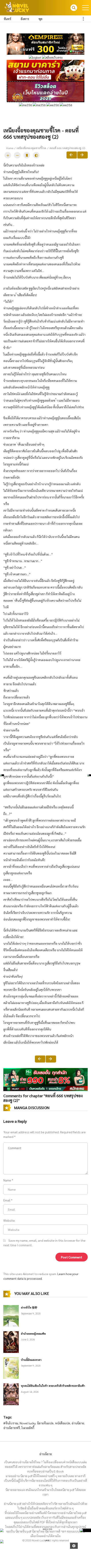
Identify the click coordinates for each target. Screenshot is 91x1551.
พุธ (40, 19)
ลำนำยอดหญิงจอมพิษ (33, 1333)
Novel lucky (27, 1423)
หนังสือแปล (62, 1423)
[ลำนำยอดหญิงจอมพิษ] (11, 1341)
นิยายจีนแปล (45, 1423)
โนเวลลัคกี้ (27, 1428)
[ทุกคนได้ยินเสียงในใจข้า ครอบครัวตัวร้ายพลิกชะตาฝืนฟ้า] (11, 1394)
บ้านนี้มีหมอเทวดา (31, 1359)
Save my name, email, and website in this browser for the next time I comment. (44, 1242)
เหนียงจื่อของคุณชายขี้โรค (31, 148)
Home (9, 148)
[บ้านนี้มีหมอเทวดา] (11, 1368)
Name (7, 1180)
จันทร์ (7, 19)
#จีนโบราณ (10, 1423)
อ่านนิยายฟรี (11, 1428)
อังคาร (25, 19)
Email (6, 1200)
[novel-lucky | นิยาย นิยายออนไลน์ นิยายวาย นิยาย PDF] (16, 7)
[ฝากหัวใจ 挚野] (11, 1315)
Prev (71, 155)
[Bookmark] (26, 155)
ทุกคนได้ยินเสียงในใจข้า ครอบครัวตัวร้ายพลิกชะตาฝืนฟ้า (53, 1385)
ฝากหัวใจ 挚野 (29, 1307)
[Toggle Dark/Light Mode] (36, 155)
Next (82, 155)
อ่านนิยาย (78, 1423)
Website (9, 1220)
